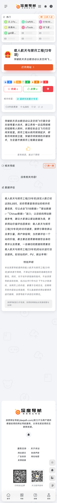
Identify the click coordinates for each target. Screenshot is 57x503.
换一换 (50, 165)
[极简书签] (52, 478)
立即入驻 (48, 17)
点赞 (33, 88)
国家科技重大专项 (29, 99)
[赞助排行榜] (52, 462)
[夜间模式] (52, 485)
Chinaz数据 (15, 213)
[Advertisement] (28, 342)
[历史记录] (51, 6)
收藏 (14, 88)
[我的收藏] (45, 6)
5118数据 (31, 208)
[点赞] (28, 148)
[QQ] (28, 435)
